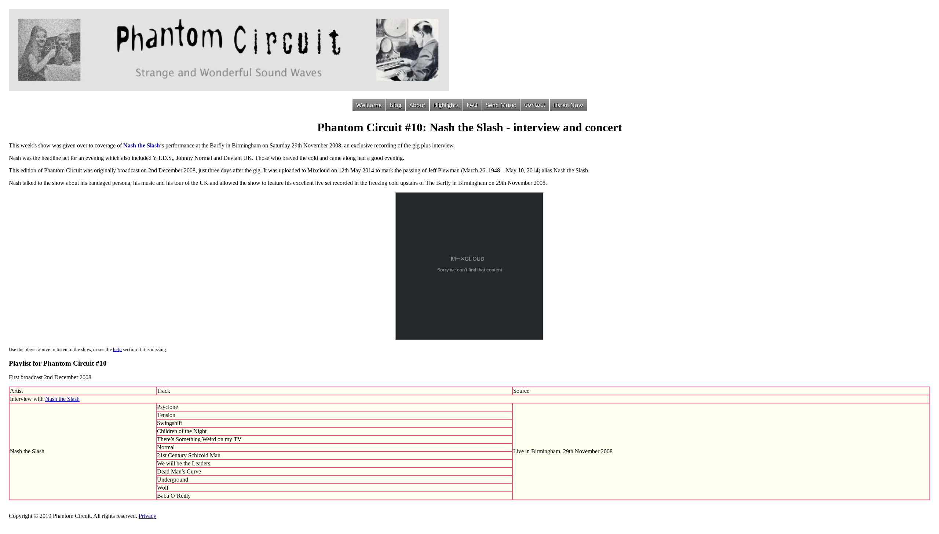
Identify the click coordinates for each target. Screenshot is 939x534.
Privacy (147, 516)
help (117, 349)
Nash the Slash (62, 399)
